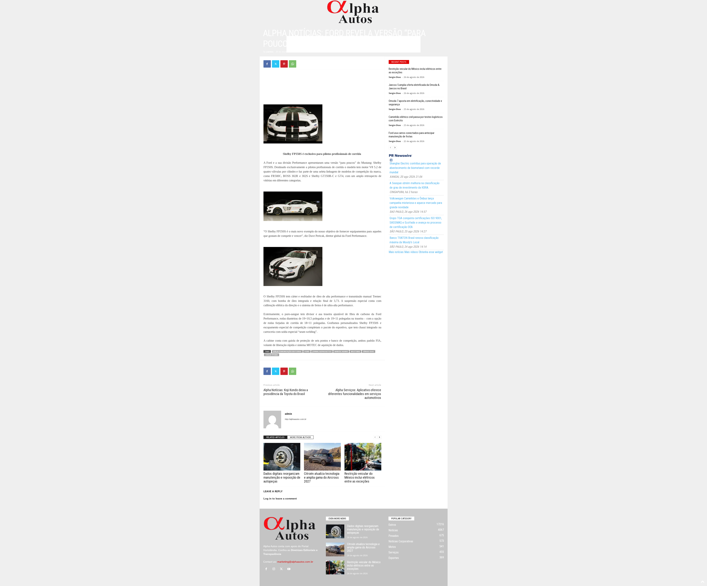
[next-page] (379, 437)
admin (269, 51)
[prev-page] (375, 437)
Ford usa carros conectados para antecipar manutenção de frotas (411, 134)
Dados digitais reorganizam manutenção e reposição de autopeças (281, 477)
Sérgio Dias (368, 351)
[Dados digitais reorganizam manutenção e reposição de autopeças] (281, 457)
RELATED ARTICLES (275, 437)
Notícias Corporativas (400, 541)
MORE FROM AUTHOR (300, 437)
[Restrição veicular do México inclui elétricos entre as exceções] (362, 457)
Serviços (393, 552)
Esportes (393, 558)
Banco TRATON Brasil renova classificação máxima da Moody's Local (414, 240)
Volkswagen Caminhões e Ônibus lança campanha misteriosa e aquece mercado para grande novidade (416, 203)
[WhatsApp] (292, 64)
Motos (392, 547)
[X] (275, 64)
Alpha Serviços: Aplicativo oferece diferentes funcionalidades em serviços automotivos (354, 394)
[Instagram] (274, 569)
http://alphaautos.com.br (295, 419)
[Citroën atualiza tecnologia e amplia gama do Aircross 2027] (322, 457)
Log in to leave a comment (280, 498)
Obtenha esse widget (431, 252)
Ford (307, 351)
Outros (392, 525)
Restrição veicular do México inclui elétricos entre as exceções (359, 477)
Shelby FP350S (271, 355)
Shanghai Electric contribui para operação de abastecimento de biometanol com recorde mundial (415, 168)
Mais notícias (396, 252)
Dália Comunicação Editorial (287, 351)
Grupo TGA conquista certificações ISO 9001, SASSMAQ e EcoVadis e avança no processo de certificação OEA (416, 222)
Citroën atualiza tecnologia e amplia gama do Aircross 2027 (321, 477)
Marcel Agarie (341, 351)
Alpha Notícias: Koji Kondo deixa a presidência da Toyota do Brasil (285, 392)
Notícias (393, 530)
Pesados (393, 536)
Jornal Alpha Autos (321, 351)
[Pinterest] (284, 64)
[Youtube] (289, 569)
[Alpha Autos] (353, 12)
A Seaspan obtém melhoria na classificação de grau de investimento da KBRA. (414, 185)
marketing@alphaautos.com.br (295, 561)
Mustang (355, 351)
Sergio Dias (395, 77)
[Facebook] (267, 64)
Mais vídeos (411, 252)
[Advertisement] (322, 81)
